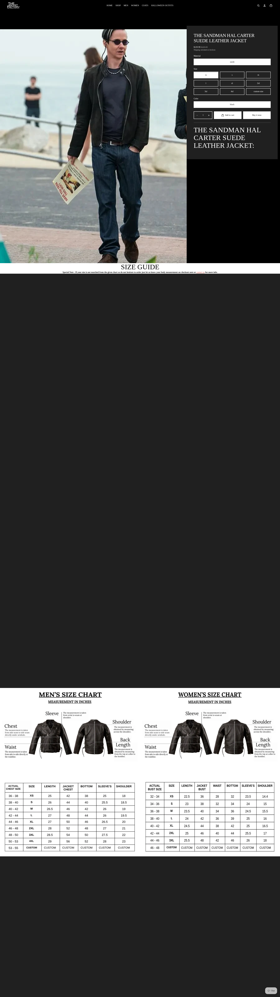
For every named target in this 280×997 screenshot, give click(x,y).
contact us (200, 272)
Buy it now (256, 115)
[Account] (264, 5)
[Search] (258, 5)
